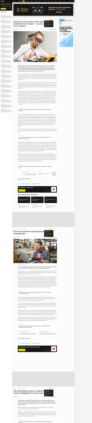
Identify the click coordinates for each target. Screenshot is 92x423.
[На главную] (3, 1)
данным (38, 143)
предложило (25, 270)
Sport (49, 1)
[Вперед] (58, 174)
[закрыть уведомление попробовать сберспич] (52, 22)
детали (43, 91)
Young (52, 1)
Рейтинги (27, 1)
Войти (70, 1)
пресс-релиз (47, 204)
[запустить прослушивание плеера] (52, 19)
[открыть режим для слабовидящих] (50, 19)
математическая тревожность (29, 121)
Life (42, 1)
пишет (46, 407)
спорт (19, 204)
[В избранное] (30, 172)
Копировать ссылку (53, 29)
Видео (40, 1)
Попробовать (47, 235)
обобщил (31, 73)
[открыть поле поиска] (73, 1)
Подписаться (22, 190)
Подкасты (36, 1)
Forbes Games (21, 1)
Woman (45, 1)
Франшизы (31, 1)
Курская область (34, 204)
